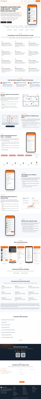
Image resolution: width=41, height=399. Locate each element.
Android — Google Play (35, 388)
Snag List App (24, 388)
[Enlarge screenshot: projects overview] (4, 254)
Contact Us (33, 390)
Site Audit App (24, 390)
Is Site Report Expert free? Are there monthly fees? (8, 319)
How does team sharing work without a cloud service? (8, 332)
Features (14, 388)
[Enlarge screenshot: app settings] (21, 254)
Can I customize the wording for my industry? (7, 337)
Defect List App (24, 391)
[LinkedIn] (5, 392)
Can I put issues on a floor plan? (5, 327)
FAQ (13, 390)
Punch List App (24, 389)
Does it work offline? (4, 322)
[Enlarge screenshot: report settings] (37, 254)
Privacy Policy (33, 391)
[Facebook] (2, 392)
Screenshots (14, 389)
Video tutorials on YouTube (5, 373)
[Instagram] (4, 392)
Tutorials (14, 391)
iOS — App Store (34, 389)
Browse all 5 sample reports (4, 149)
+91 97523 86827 (4, 370)
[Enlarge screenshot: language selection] (29, 254)
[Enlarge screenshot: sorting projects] (12, 254)
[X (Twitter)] (1, 392)
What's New (14, 395)
